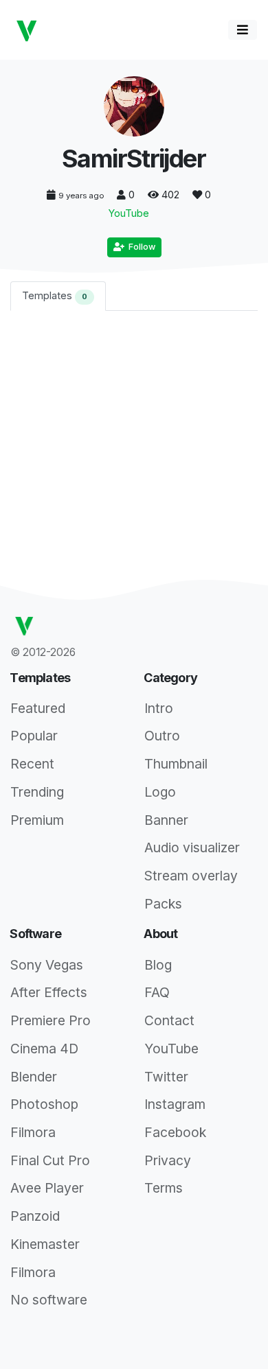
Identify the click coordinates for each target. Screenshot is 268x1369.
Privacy (167, 1160)
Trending (37, 792)
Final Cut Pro (50, 1160)
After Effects (48, 992)
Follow (139, 247)
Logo (160, 792)
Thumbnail (176, 764)
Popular (34, 735)
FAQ (157, 992)
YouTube (129, 213)
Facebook (175, 1132)
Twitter (166, 1076)
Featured (37, 708)
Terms (163, 1188)
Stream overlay (191, 875)
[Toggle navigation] (242, 30)
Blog (158, 965)
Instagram (174, 1104)
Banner (166, 820)
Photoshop (44, 1104)
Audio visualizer (192, 847)
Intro (158, 708)
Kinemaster (45, 1244)
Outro (162, 735)
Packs (163, 904)
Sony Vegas (46, 965)
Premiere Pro (50, 1020)
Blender (33, 1076)
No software (48, 1299)
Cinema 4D (44, 1048)
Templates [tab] (54, 295)
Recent (32, 764)
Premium (37, 820)
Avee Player (47, 1188)
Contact (169, 1020)
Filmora (33, 1132)
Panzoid (35, 1216)
